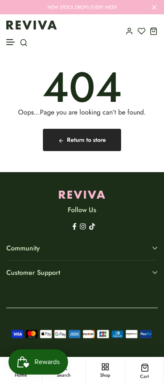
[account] (129, 31)
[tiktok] (92, 226)
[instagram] (83, 226)
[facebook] (74, 226)
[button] (11, 42)
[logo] (31, 25)
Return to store (86, 140)
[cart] (154, 31)
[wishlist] (141, 31)
